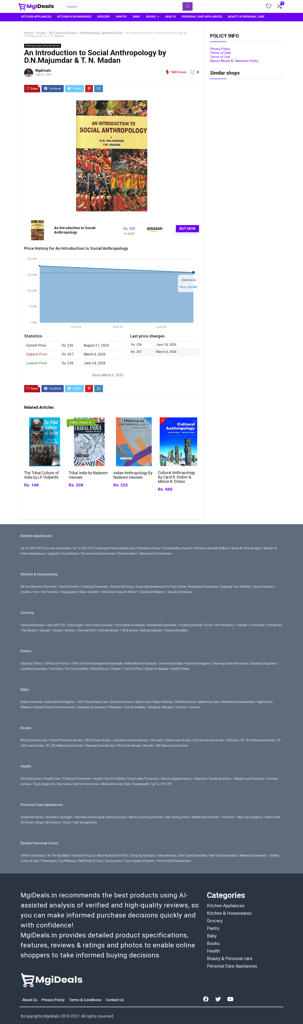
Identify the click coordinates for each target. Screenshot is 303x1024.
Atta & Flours (100, 669)
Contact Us (115, 1000)
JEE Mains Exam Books (172, 745)
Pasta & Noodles (176, 630)
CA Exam (156, 740)
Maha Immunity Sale (115, 784)
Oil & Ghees (130, 630)
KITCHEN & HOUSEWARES (74, 16)
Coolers (26, 592)
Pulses (116, 669)
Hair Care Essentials (223, 855)
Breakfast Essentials (203, 586)
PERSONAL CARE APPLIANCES (202, 16)
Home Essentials (171, 663)
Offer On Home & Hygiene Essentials (96, 663)
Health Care (52, 778)
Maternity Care (209, 702)
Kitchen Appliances (225, 905)
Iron (36, 592)
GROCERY (103, 16)
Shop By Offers (31, 663)
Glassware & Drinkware (156, 553)
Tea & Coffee (132, 669)
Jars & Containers (179, 592)
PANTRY (121, 16)
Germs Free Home (86, 784)
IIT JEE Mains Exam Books (65, 745)
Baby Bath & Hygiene (59, 702)
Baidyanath (141, 784)
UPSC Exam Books (98, 740)
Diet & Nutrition (31, 778)
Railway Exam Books (100, 745)
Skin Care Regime (249, 817)
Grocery (214, 920)
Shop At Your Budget (246, 548)
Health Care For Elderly (109, 778)
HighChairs (264, 702)
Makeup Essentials (253, 855)
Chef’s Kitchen (69, 586)
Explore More (127, 553)
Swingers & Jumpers (91, 707)
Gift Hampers (224, 625)
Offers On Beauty (33, 855)
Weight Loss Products (249, 778)
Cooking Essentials (95, 586)
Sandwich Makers (152, 592)
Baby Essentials (32, 702)
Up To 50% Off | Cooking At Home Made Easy (104, 548)
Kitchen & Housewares (229, 913)
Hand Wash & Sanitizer (141, 663)
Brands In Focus (149, 548)
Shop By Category (143, 855)
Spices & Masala (156, 669)
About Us (30, 1000)
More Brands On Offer (112, 855)
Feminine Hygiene (197, 663)
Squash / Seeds (51, 630)
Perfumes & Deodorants (174, 861)
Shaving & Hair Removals (230, 663)
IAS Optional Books (63, 33)
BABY (136, 16)
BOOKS (150, 16)
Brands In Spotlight (59, 817)
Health (213, 951)
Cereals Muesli (108, 630)
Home (28, 33)
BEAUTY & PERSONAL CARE (246, 16)
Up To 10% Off (162, 784)
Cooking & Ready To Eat (195, 625)
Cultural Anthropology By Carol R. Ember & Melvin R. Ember (176, 477)
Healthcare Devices (205, 817)
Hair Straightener (85, 822)
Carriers (194, 707)
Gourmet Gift (86, 630)
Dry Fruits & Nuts (76, 669)
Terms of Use (220, 57)
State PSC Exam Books (66, 740)
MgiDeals (43, 70)
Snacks (70, 630)
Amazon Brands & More (212, 548)
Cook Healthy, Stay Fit (178, 548)
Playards (115, 707)
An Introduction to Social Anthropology (74, 230)
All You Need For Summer (39, 586)
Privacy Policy (220, 49)
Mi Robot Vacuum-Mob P (119, 592)
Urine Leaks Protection (143, 778)
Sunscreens (113, 861)
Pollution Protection (77, 778)
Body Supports (44, 784)
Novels (148, 745)
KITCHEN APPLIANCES (36, 16)
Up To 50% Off (31, 548)
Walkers (26, 707)
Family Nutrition (220, 778)
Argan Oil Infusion (48, 822)
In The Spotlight (59, 855)
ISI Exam (233, 740)
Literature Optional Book (131, 740)
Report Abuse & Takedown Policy (234, 61)
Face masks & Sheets (139, 861)
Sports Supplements (176, 778)
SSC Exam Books (129, 745)
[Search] (188, 6)
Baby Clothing (162, 702)
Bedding (154, 707)
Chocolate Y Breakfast (266, 625)
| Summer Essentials (55, 548)
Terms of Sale (220, 53)
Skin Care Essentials (193, 855)
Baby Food (143, 702)
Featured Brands (32, 625)
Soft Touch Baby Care (93, 702)
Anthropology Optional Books (101, 33)
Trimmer (228, 817)
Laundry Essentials (34, 669)
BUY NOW (187, 228)
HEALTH (170, 16)
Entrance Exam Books (208, 740)
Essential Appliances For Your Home (161, 586)
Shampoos (49, 861)
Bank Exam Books (178, 740)
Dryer (67, 822)
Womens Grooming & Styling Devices (100, 817)
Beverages (75, 625)
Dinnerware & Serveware (98, 553)
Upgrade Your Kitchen (63, 553)
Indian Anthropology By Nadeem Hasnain (132, 475)
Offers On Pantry (57, 663)
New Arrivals (167, 855)
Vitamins (200, 778)
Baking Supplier (151, 630)
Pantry (213, 928)
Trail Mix (242, 625)
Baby (211, 936)
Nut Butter (30, 630)
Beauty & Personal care (229, 958)
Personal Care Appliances (232, 966)
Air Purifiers (50, 592)
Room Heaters (263, 586)
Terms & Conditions (85, 1000)
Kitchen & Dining (122, 586)
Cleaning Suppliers (263, 663)
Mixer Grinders (89, 592)
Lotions (181, 707)
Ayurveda (64, 784)
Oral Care (56, 669)
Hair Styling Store (177, 817)
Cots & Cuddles (134, 707)
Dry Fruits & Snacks (99, 625)
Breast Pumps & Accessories (54, 707)
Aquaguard (69, 592)
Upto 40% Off (56, 625)
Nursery (168, 707)
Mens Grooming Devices (146, 817)
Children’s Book (185, 702)
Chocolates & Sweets (130, 625)
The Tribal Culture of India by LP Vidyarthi (41, 475)
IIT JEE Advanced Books (258, 740)
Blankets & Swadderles (238, 702)
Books (40, 33)
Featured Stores (32, 817)
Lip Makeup (68, 861)
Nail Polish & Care (90, 861)
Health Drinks (179, 669)
